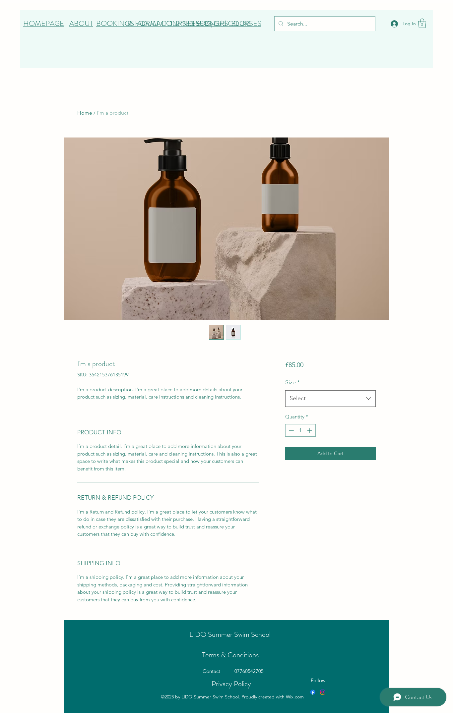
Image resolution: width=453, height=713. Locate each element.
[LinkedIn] (322, 692)
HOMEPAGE (43, 23)
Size (292, 382)
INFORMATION (152, 23)
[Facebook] (312, 692)
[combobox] (330, 398)
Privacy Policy (231, 684)
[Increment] (310, 430)
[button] (422, 23)
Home (84, 113)
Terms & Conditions (230, 655)
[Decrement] (290, 430)
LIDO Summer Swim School (230, 634)
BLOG (241, 23)
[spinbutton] (300, 430)
